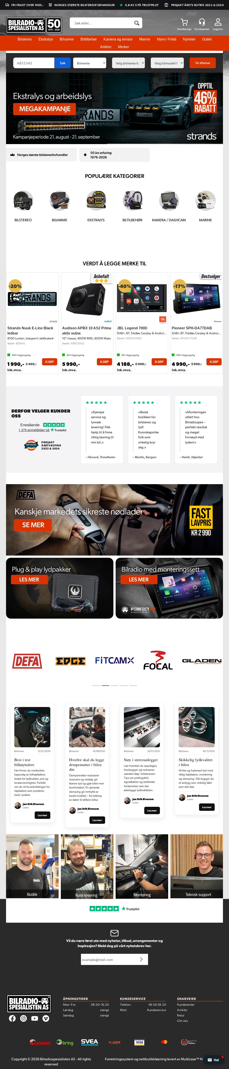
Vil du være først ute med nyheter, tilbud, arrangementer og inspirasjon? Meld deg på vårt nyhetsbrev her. (114, 943)
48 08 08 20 (157, 1004)
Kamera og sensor (118, 39)
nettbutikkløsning (152, 1058)
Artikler (105, 47)
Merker (123, 47)
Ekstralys (45, 39)
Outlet (207, 39)
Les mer (42, 815)
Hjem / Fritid (166, 39)
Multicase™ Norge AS (198, 1058)
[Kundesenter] (202, 22)
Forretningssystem (119, 1058)
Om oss (182, 1020)
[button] (214, 1060)
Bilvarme (67, 39)
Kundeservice (156, 1010)
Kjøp (49, 362)
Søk (63, 62)
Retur (181, 1015)
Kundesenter (186, 1004)
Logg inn (218, 29)
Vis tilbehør (202, 63)
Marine (144, 39)
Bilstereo (25, 39)
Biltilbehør (89, 39)
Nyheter (189, 39)
